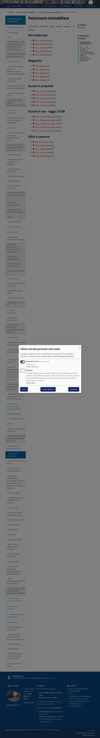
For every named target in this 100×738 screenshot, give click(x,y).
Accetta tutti (73, 389)
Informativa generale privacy (63, 356)
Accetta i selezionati (48, 389)
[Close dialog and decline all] (79, 346)
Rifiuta (24, 389)
